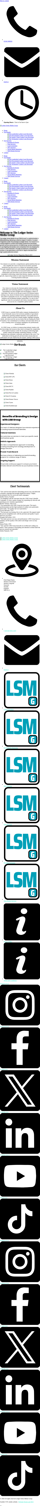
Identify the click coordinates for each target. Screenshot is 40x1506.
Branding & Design (13, 142)
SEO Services (11, 147)
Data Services (11, 144)
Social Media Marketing (14, 149)
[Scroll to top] (0, 1505)
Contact (6, 152)
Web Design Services (13, 151)
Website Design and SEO (26, 1502)
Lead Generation (12, 146)
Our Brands (7, 132)
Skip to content (4, 1)
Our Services (7, 141)
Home (5, 130)
